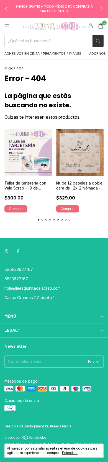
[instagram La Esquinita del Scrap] (6, 251)
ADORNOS (97, 53)
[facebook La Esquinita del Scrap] (18, 251)
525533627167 (18, 269)
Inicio (8, 68)
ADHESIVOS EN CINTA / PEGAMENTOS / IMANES (42, 53)
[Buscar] (98, 41)
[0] (101, 26)
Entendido (70, 453)
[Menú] (6, 26)
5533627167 (16, 278)
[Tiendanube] (25, 439)
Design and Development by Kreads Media (37, 426)
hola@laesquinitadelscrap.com (32, 288)
